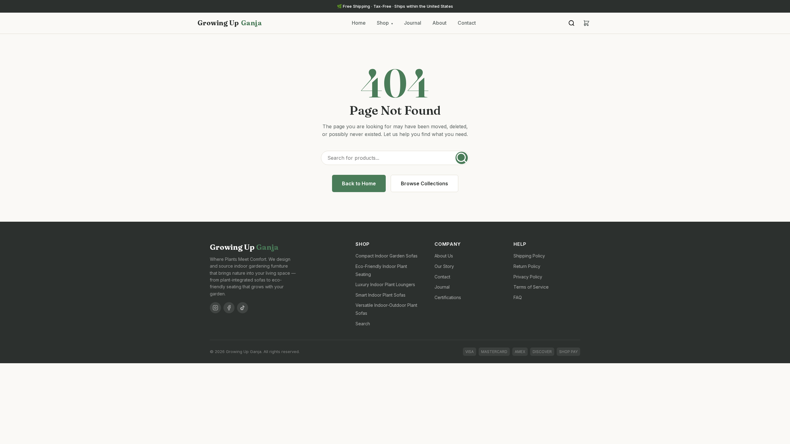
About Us (443, 255)
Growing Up (230, 22)
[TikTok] (242, 307)
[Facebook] (229, 307)
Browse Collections (424, 183)
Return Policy (527, 266)
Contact (467, 23)
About (439, 23)
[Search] (571, 23)
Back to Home (359, 183)
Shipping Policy (529, 255)
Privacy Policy (528, 276)
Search (363, 323)
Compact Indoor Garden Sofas (387, 255)
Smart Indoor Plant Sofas (380, 295)
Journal (412, 23)
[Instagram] (215, 307)
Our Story (444, 266)
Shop (385, 23)
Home (359, 23)
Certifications (447, 297)
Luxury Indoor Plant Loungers (385, 284)
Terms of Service (531, 287)
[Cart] (586, 23)
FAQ (518, 297)
